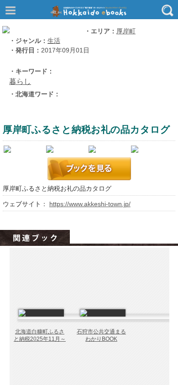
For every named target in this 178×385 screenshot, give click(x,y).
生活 (53, 40)
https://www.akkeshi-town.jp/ (90, 204)
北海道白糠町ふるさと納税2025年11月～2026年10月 (40, 338)
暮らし (20, 81)
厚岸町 (126, 31)
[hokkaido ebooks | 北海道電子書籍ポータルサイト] (91, 11)
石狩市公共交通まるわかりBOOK (101, 335)
